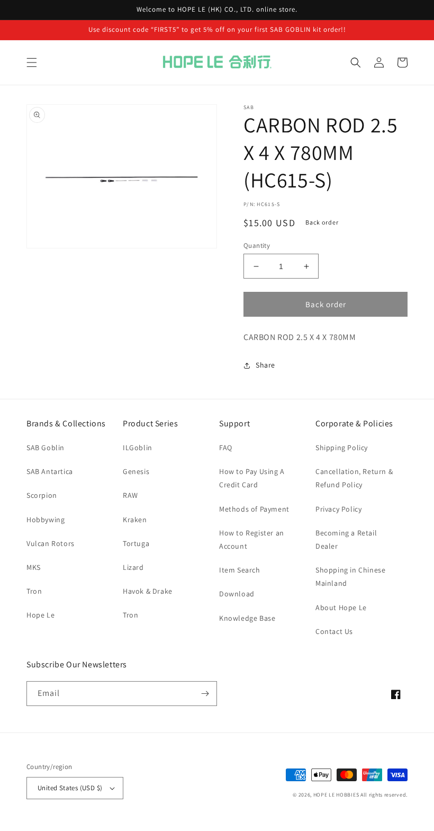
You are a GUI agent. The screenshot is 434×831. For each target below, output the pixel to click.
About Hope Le (341, 607)
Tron (34, 591)
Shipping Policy (341, 447)
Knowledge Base (247, 618)
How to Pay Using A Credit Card (252, 478)
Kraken (135, 519)
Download (237, 593)
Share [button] (265, 365)
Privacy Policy (338, 509)
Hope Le (40, 615)
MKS (33, 567)
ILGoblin (137, 447)
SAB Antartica (49, 471)
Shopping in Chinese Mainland (350, 576)
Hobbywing (45, 519)
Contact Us (334, 631)
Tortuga (136, 543)
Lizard (133, 567)
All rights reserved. (384, 794)
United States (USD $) (70, 787)
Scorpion (41, 495)
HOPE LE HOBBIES (336, 794)
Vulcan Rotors (50, 543)
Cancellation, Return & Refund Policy (354, 478)
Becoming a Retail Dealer (346, 539)
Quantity (256, 245)
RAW (130, 495)
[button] (31, 62)
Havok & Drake (148, 591)
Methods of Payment (254, 509)
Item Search (239, 570)
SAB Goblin (45, 447)
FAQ (225, 447)
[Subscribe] (204, 693)
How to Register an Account (251, 539)
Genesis (136, 471)
